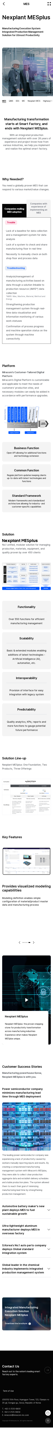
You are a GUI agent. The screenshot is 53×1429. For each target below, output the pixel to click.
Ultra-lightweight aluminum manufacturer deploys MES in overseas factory (21, 1229)
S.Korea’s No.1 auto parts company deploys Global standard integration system (24, 1249)
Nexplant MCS (34, 101)
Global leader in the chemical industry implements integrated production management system (23, 1268)
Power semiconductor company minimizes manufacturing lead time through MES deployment (22, 1092)
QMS (11, 101)
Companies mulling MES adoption (14, 210)
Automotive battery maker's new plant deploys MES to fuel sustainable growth (23, 1210)
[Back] (3, 3)
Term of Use (8, 1391)
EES (17, 101)
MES (4, 101)
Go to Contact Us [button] (47, 1370)
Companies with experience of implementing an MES (38, 208)
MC (23, 101)
